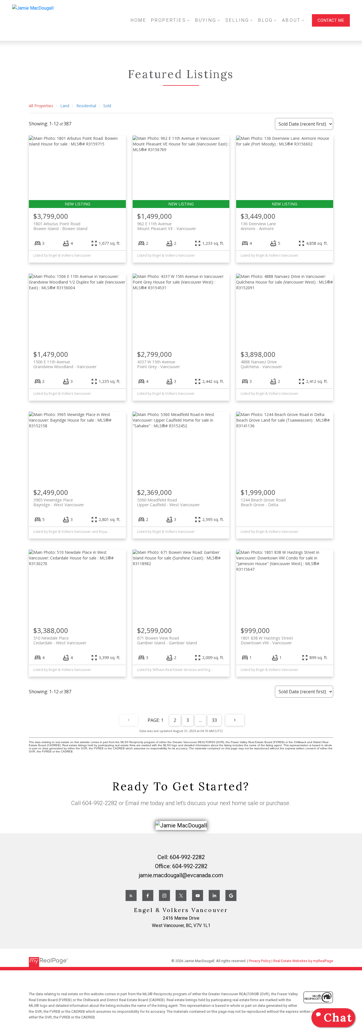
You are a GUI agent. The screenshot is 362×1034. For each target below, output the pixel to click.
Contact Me (331, 20)
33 (214, 720)
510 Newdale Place (59, 640)
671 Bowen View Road (167, 640)
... (200, 720)
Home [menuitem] (138, 20)
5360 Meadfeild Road (168, 502)
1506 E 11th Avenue (64, 364)
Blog (265, 20)
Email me (137, 803)
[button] (331, 20)
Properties (168, 20)
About (291, 20)
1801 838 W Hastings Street (267, 640)
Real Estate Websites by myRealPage (303, 961)
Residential (86, 105)
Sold (107, 105)
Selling (237, 20)
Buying (205, 20)
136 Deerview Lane (258, 226)
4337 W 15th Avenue (158, 364)
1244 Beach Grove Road (263, 502)
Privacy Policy (260, 961)
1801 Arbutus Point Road (60, 226)
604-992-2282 (99, 803)
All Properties (41, 105)
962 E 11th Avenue (166, 226)
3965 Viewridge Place (58, 502)
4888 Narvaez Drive (261, 364)
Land (64, 105)
